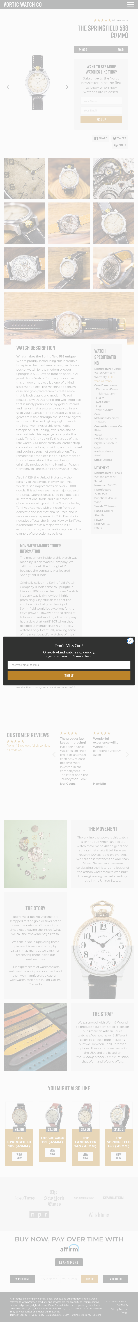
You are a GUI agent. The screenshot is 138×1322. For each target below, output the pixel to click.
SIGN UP (69, 675)
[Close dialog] (130, 641)
